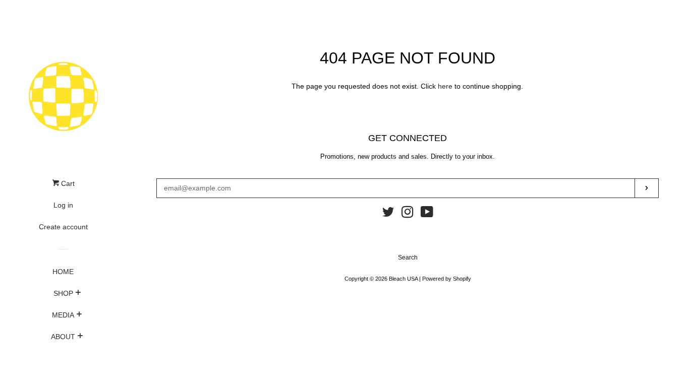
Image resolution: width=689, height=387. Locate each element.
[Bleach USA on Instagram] (407, 214)
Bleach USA (403, 279)
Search (408, 257)
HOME (63, 272)
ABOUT (63, 337)
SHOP (63, 293)
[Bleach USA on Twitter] (388, 214)
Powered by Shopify (446, 279)
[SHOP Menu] (78, 293)
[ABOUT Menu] (80, 337)
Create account (63, 227)
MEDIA (63, 315)
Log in (63, 205)
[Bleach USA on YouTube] (427, 214)
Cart (67, 183)
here (445, 86)
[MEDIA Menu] (79, 315)
